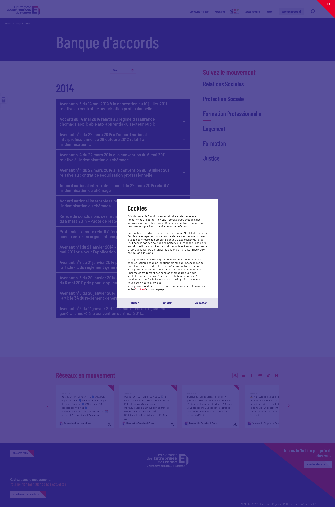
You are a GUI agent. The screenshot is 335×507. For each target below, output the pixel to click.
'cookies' (140, 289)
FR (328, 3)
